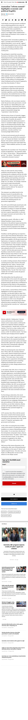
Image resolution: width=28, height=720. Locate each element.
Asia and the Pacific (6, 515)
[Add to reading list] (25, 20)
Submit (14, 483)
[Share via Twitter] (6, 20)
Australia (4, 512)
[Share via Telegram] (12, 20)
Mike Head (3, 14)
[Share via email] (15, 20)
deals (19, 380)
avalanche (14, 400)
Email (4, 464)
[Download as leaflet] (18, 20)
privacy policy (8, 477)
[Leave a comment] (22, 20)
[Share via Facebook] (2, 20)
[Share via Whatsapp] (9, 20)
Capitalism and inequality (14, 512)
